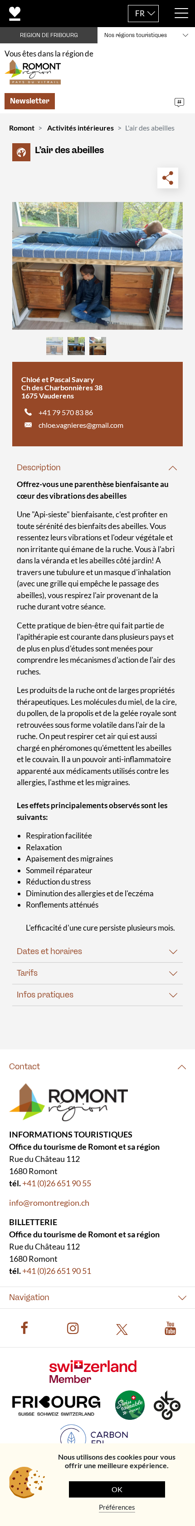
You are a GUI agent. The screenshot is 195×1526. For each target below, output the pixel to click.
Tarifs (27, 973)
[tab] (97, 467)
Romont (21, 127)
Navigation (29, 1297)
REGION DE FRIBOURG (49, 35)
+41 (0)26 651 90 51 (56, 1270)
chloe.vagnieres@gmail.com (81, 425)
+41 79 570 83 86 (66, 412)
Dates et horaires (49, 951)
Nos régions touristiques (135, 35)
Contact (24, 1067)
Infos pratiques (45, 995)
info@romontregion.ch (49, 1202)
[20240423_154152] (97, 266)
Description (39, 468)
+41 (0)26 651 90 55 (56, 1183)
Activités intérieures (80, 127)
